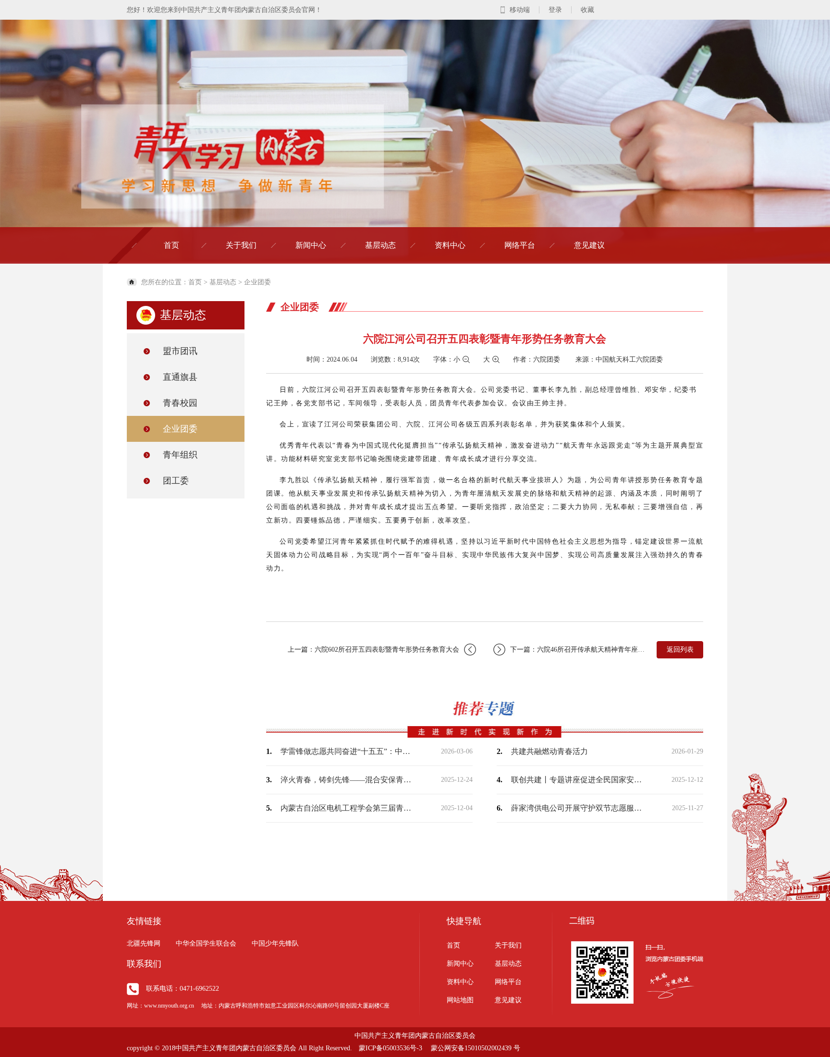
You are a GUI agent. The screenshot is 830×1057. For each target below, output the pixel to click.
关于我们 (241, 245)
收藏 (587, 9)
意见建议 (589, 245)
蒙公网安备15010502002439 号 (475, 1048)
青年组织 (180, 455)
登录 (555, 9)
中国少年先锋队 (275, 943)
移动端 (520, 9)
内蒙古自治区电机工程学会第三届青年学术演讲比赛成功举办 (348, 808)
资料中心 (450, 245)
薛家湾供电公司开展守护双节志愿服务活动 (578, 808)
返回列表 (680, 649)
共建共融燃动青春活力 (549, 751)
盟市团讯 (180, 351)
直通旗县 (180, 377)
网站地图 (460, 1000)
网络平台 (519, 245)
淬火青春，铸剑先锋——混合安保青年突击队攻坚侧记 (348, 780)
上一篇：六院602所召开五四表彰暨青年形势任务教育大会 (373, 649)
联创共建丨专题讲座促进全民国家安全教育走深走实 (578, 780)
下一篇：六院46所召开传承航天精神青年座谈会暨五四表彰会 (578, 649)
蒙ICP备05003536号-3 (390, 1048)
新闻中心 (310, 245)
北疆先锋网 (143, 943)
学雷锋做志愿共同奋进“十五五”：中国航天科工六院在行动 (348, 751)
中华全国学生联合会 (206, 943)
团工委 (176, 481)
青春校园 (180, 403)
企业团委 (257, 282)
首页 (171, 245)
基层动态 (380, 245)
